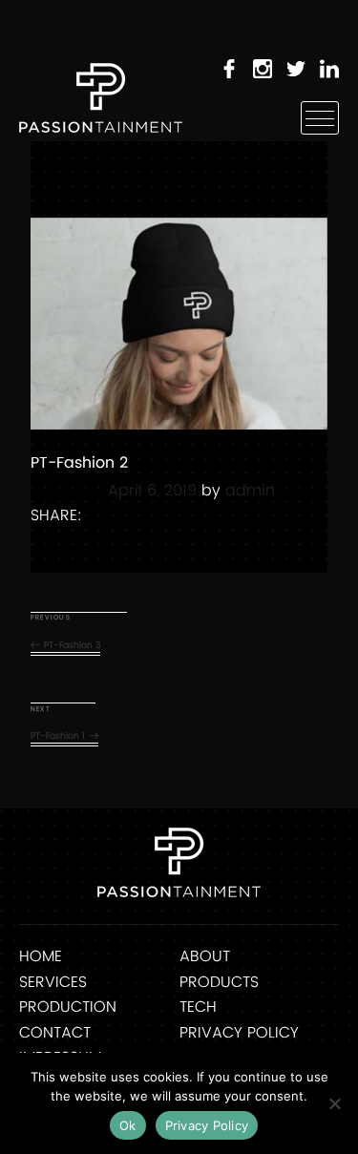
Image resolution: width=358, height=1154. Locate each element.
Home (40, 956)
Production (67, 1007)
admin (250, 490)
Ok (128, 1125)
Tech (198, 1007)
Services (53, 982)
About (204, 956)
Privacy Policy (239, 1032)
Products (219, 982)
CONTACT (55, 1032)
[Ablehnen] (334, 1103)
